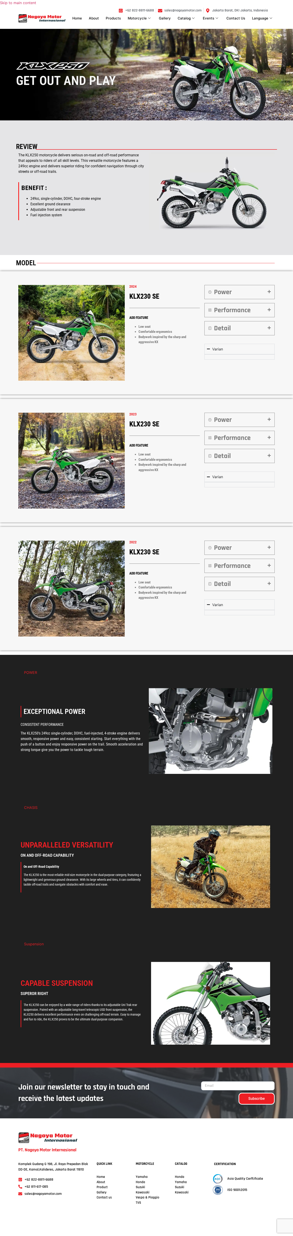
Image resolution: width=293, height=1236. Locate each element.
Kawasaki (142, 1192)
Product (102, 1187)
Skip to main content (18, 2)
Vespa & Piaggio (147, 1197)
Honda (140, 1182)
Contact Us (235, 18)
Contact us (104, 1197)
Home (77, 18)
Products (113, 18)
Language (260, 18)
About (94, 18)
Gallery (165, 18)
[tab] (239, 292)
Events (208, 18)
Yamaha (181, 1182)
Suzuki (140, 1187)
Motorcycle (137, 18)
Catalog (184, 18)
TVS (138, 1203)
